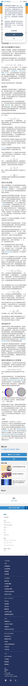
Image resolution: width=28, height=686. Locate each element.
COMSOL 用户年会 (9, 629)
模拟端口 (17, 434)
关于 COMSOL (8, 656)
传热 (5, 550)
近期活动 (6, 626)
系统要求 (6, 571)
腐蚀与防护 (6, 534)
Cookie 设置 (7, 673)
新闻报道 (6, 661)
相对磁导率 (14, 71)
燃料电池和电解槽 (8, 525)
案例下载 (6, 581)
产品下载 (6, 649)
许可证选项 (7, 568)
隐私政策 (6, 669)
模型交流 (6, 609)
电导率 (7, 72)
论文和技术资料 (8, 589)
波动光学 (12, 449)
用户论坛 (6, 606)
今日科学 (6, 517)
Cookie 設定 (14, 30)
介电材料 (5, 189)
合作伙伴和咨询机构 (9, 644)
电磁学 (17, 449)
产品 (5, 563)
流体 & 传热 (7, 548)
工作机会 (6, 659)
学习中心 (6, 601)
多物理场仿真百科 (8, 614)
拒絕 (14, 38)
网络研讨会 (7, 621)
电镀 (5, 532)
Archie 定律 (4, 147)
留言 (14, 459)
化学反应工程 (7, 522)
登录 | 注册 (14, 500)
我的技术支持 (7, 639)
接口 (5, 538)
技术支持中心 (7, 636)
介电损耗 (3, 204)
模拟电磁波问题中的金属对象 (15, 380)
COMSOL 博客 (8, 611)
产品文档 (6, 646)
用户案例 (6, 586)
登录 (5, 668)
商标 (5, 671)
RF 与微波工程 (5, 449)
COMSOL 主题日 (8, 624)
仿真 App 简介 (7, 594)
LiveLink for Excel (8, 542)
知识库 (6, 641)
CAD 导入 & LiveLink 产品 (10, 540)
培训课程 (6, 604)
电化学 (5, 527)
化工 (5, 520)
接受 (14, 34)
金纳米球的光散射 (9, 252)
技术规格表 (7, 566)
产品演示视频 (7, 583)
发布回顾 (6, 574)
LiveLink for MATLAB (9, 545)
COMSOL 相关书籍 (9, 591)
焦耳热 (8, 105)
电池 (5, 529)
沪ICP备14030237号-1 (9, 674)
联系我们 (6, 664)
